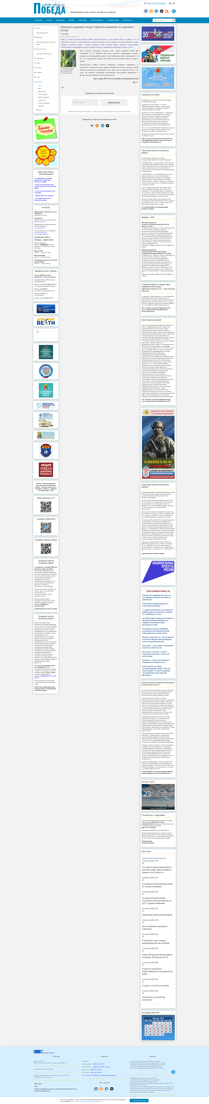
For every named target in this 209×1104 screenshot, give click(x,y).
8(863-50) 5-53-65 (96, 1069)
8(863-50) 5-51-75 (47, 676)
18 (166, 1029)
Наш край (60, 20)
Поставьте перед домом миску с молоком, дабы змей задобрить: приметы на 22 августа (157, 869)
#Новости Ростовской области (154, 858)
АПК (72, 36)
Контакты (127, 20)
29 (154, 1034)
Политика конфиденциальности (92, 1101)
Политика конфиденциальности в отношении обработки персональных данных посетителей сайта (55, 1090)
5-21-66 (107, 1067)
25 (166, 1031)
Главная (38, 20)
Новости (76, 36)
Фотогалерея (97, 20)
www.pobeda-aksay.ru (40, 232)
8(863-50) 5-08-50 (98, 1064)
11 (166, 1026)
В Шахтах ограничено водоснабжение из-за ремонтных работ (157, 971)
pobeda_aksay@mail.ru (41, 234)
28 (150, 1034)
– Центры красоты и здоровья (43, 195)
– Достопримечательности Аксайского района (42, 199)
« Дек (144, 1038)
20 (146, 1031)
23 (158, 1031)
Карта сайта (38, 1084)
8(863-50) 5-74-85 (96, 1072)
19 (170, 1029)
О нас (49, 20)
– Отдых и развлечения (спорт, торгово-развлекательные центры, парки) (45, 186)
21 (150, 1031)
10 (162, 1026)
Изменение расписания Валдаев (157, 915)
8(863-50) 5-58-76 (99, 1067)
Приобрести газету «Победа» (46, 271)
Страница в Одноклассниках (46, 540)
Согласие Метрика (76, 1101)
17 (162, 1029)
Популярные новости (158, 591)
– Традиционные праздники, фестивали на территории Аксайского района (43, 180)
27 (146, 1034)
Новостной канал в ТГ (46, 498)
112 (37, 678)
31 (162, 1034)
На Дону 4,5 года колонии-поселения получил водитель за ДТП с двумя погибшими (156, 900)
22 (154, 1031)
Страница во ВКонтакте (46, 519)
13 (146, 1029)
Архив (71, 20)
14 (150, 1029)
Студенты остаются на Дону (155, 985)
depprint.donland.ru (40, 221)
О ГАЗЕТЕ (46, 208)
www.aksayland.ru (39, 228)
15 (154, 1029)
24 (162, 1031)
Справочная (113, 20)
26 (170, 1031)
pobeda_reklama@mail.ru (108, 1075)
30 (158, 1034)
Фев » (149, 1038)
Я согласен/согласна (139, 1100)
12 (170, 1026)
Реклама (83, 20)
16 (158, 1029)
